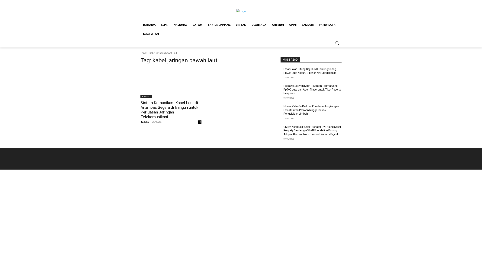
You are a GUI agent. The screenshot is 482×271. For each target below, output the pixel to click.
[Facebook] (329, 7)
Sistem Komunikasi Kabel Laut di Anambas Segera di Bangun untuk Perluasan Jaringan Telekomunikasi (169, 109)
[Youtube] (339, 7)
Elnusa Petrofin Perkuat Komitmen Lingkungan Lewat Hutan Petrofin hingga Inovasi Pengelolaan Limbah (311, 110)
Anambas (146, 96)
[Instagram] (334, 7)
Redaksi (144, 121)
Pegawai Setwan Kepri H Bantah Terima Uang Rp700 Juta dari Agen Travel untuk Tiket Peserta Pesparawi (312, 89)
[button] (337, 42)
